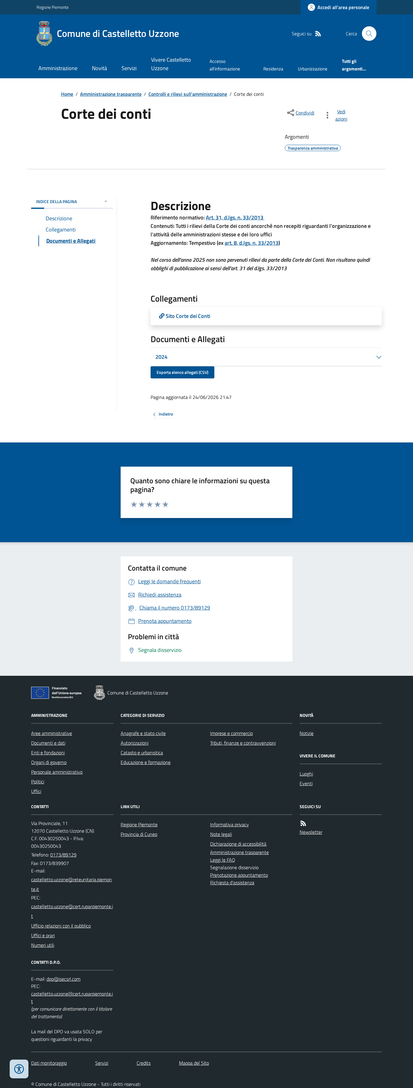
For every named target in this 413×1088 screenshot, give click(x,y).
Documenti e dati (48, 742)
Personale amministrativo (57, 772)
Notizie (307, 733)
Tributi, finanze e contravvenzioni (243, 742)
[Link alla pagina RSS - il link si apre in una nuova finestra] (318, 33)
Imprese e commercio (231, 733)
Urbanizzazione (312, 68)
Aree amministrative (51, 733)
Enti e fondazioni (48, 752)
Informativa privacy (229, 824)
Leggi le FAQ (222, 859)
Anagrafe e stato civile (143, 733)
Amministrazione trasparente (110, 94)
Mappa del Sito (194, 1063)
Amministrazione (57, 68)
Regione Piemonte (53, 7)
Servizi (129, 68)
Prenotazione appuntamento (239, 875)
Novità (99, 68)
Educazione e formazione (146, 762)
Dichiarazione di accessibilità (238, 843)
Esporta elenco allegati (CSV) (182, 372)
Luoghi (306, 773)
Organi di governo (49, 762)
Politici (37, 781)
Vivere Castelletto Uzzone (171, 64)
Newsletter (311, 832)
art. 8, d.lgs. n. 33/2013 (251, 243)
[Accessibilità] (19, 1069)
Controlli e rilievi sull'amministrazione (187, 94)
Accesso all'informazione (225, 65)
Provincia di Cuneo (139, 834)
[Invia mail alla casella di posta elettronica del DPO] (63, 979)
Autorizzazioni (134, 742)
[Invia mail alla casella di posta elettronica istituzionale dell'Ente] (72, 884)
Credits (144, 1063)
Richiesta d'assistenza (232, 882)
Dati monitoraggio (49, 1063)
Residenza (273, 68)
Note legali (221, 834)
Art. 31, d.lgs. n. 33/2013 (235, 217)
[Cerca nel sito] (366, 33)
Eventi (306, 783)
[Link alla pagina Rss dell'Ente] (303, 823)
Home (67, 94)
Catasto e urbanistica (142, 752)
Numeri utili (42, 945)
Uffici (36, 791)
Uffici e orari (43, 935)
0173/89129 (63, 854)
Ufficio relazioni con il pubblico (61, 925)
